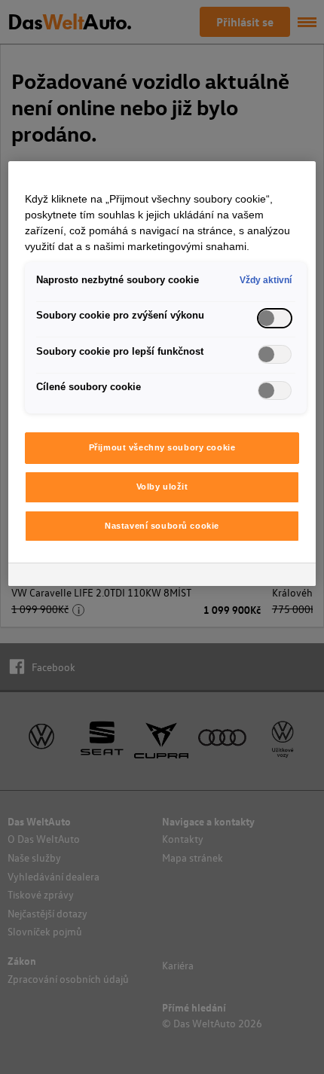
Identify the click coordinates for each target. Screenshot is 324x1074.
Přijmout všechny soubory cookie (162, 447)
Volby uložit (162, 486)
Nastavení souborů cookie (162, 525)
